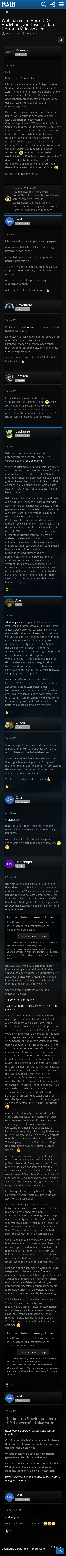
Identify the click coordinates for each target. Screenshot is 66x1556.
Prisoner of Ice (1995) (19, 999)
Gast (32, 327)
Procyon (17, 188)
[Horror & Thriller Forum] (8, 4)
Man (10, 819)
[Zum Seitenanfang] (60, 1551)
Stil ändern (57, 1547)
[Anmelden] (52, 4)
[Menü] (61, 4)
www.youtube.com (45, 917)
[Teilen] (61, 40)
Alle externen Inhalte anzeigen (33, 936)
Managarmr (13, 33)
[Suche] (43, 4)
